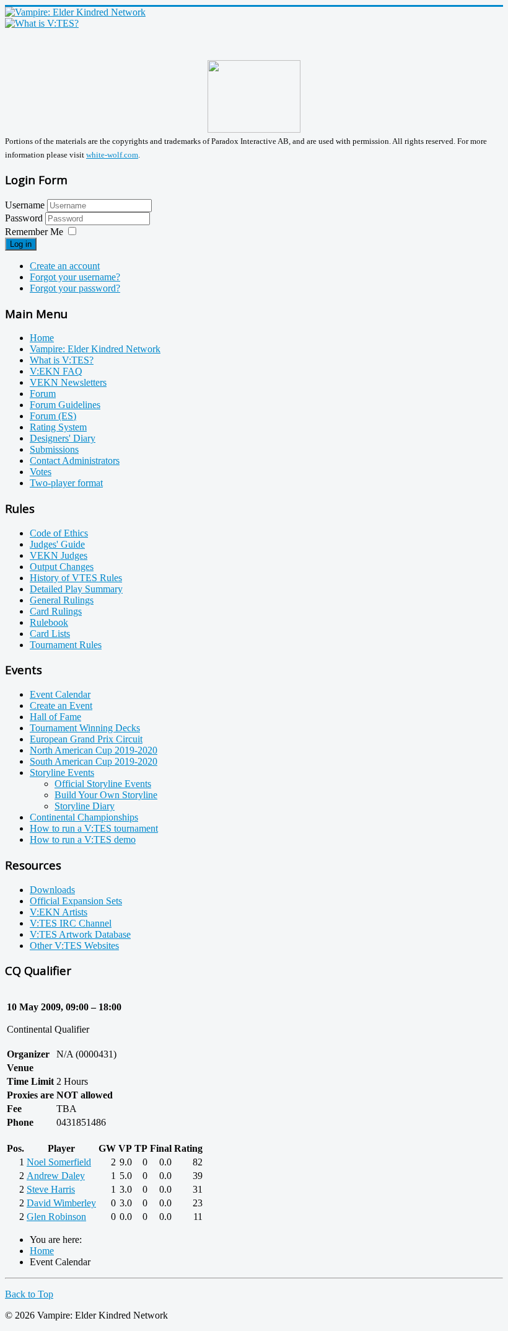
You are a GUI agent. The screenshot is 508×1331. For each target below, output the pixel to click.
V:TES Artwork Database (80, 934)
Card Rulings (56, 611)
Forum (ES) (53, 416)
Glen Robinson (56, 1216)
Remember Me (34, 231)
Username (25, 205)
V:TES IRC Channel (71, 923)
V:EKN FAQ (56, 371)
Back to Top (29, 1294)
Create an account (65, 265)
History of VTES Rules (76, 577)
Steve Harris (51, 1189)
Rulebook (49, 622)
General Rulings (62, 600)
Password (25, 218)
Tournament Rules (66, 644)
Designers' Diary (62, 438)
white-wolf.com (112, 154)
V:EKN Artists (58, 912)
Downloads (52, 889)
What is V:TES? (62, 360)
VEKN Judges (58, 555)
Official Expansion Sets (76, 901)
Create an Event (61, 705)
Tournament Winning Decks (85, 728)
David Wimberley (61, 1203)
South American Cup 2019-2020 (93, 761)
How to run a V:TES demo (83, 839)
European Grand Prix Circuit (86, 739)
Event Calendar (60, 694)
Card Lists (50, 633)
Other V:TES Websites (74, 945)
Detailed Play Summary (76, 589)
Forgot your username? (75, 277)
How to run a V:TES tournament (94, 828)
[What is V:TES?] (42, 23)
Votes (40, 471)
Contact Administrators (75, 460)
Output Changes (62, 566)
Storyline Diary (85, 806)
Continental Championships (84, 817)
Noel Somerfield (59, 1162)
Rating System (58, 427)
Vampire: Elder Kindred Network (95, 349)
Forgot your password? (75, 288)
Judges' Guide (57, 544)
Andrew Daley (56, 1175)
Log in (21, 244)
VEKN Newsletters (68, 382)
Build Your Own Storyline (106, 795)
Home (42, 337)
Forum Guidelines (65, 404)
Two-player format (66, 483)
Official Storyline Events (103, 783)
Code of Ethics (59, 533)
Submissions (54, 449)
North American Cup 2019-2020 (93, 750)
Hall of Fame (55, 716)
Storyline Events (62, 772)
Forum (43, 393)
